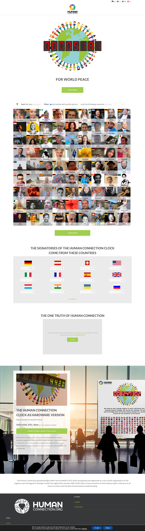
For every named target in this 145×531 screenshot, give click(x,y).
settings (84, 529)
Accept (97, 528)
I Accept (72, 340)
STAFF (77, 502)
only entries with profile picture (65, 104)
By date (29, 104)
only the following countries (92, 104)
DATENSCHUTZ (80, 335)
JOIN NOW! (72, 90)
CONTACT (79, 507)
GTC (9, 523)
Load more (73, 233)
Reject (108, 528)
